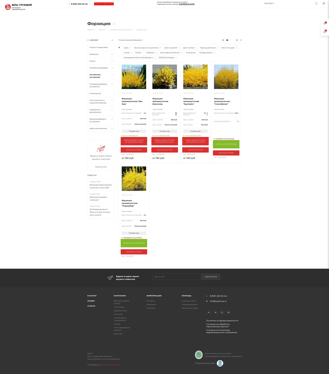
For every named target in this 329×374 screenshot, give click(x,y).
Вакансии (118, 334)
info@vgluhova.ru (218, 301)
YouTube (222, 312)
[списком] (241, 40)
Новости (92, 175)
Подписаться (210, 277)
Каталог (92, 296)
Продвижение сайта (205, 363)
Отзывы (117, 324)
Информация (154, 296)
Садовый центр (120, 311)
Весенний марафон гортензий (98, 198)
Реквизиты (151, 304)
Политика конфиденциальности (222, 320)
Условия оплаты (189, 301)
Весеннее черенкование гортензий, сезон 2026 (101, 186)
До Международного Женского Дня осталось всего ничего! (100, 212)
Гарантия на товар (190, 308)
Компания (120, 296)
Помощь (186, 296)
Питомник (118, 314)
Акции (91, 301)
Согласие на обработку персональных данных (218, 325)
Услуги (91, 306)
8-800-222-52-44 (79, 4)
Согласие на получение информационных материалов (221, 331)
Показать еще (134, 131)
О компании (119, 307)
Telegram (215, 312)
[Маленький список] (223, 40)
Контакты (151, 301)
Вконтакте (209, 312)
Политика (151, 308)
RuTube (228, 312)
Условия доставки (189, 304)
